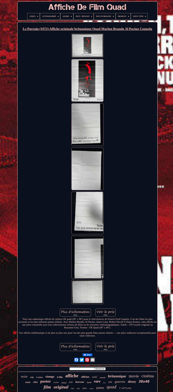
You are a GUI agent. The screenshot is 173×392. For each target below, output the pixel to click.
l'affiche (125, 388)
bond (89, 382)
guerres (120, 381)
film (47, 387)
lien (72, 388)
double (56, 382)
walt (78, 388)
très (110, 382)
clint (35, 382)
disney (132, 381)
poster (45, 381)
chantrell (102, 377)
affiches (85, 376)
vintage (49, 376)
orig (32, 377)
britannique (117, 376)
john (84, 388)
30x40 (144, 381)
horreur (79, 381)
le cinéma (39, 377)
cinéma (148, 375)
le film (60, 377)
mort (104, 382)
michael (63, 382)
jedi (71, 382)
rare (97, 381)
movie (134, 376)
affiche (71, 375)
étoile (24, 376)
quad (111, 386)
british (27, 382)
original (61, 387)
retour (91, 388)
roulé (94, 377)
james (100, 387)
